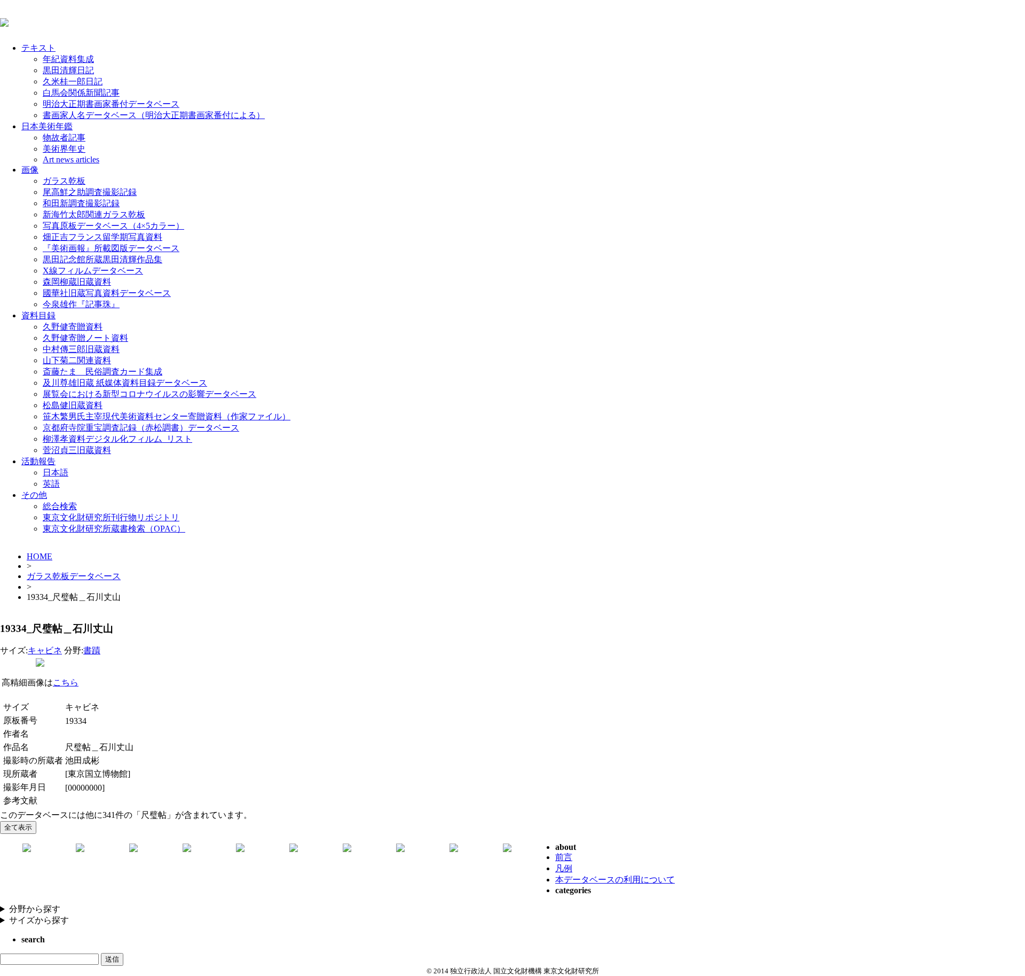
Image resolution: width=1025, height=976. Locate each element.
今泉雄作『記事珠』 (81, 304)
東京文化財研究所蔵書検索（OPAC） (114, 528)
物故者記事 (64, 137)
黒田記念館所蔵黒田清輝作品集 (102, 259)
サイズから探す (39, 920)
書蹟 (91, 650)
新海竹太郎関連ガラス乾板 (94, 214)
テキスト (38, 47)
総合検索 (60, 506)
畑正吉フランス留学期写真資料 (102, 236)
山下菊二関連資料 (77, 360)
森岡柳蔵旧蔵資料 (77, 281)
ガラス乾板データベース (74, 576)
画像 (29, 169)
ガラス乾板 (64, 180)
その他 (34, 494)
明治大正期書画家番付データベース (111, 103)
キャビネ (45, 650)
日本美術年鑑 (47, 126)
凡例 (563, 868)
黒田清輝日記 (68, 70)
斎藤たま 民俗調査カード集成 (102, 371)
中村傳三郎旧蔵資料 (81, 349)
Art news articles (71, 159)
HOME (39, 556)
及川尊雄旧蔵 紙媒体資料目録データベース (125, 382)
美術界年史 (64, 148)
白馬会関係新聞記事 (81, 92)
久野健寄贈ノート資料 (85, 337)
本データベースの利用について (615, 879)
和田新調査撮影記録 (81, 203)
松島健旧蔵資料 (72, 405)
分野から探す (34, 908)
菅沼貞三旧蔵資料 (77, 450)
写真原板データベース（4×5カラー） (113, 225)
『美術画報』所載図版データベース (111, 248)
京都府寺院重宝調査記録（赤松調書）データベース (141, 427)
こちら (65, 682)
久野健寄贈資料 (72, 326)
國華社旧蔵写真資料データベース (107, 293)
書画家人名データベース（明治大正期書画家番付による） (154, 115)
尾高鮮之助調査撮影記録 (90, 192)
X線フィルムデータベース (93, 270)
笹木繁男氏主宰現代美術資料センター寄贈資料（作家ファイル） (166, 416)
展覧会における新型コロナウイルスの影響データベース (149, 394)
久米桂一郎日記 (72, 81)
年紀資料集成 (68, 59)
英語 (51, 483)
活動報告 (38, 461)
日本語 (55, 472)
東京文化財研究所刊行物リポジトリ (111, 517)
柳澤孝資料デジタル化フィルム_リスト (117, 438)
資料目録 (38, 315)
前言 (563, 857)
